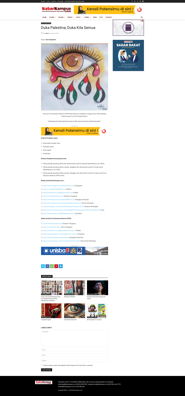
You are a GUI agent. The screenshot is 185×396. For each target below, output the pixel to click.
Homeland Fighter (46, 319)
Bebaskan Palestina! (69, 296)
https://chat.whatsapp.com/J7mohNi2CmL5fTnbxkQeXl (61, 241)
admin (47, 33)
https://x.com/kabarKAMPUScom (54, 189)
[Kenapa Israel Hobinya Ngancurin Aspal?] (97, 287)
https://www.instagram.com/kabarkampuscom (58, 186)
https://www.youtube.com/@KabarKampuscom (59, 213)
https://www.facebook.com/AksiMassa (56, 237)
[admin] (42, 33)
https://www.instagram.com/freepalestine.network (60, 234)
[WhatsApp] (52, 266)
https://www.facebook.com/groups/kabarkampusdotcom (62, 203)
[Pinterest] (56, 266)
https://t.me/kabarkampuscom (53, 196)
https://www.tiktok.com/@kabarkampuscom (57, 193)
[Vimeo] (140, 1)
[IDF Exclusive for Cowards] (97, 310)
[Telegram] (61, 266)
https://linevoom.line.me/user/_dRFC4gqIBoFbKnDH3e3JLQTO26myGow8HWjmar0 (71, 210)
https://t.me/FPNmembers (52, 227)
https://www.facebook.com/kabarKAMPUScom (58, 199)
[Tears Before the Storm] (74, 310)
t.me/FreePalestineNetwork (52, 223)
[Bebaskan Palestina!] (74, 287)
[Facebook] (132, 1)
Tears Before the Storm (70, 319)
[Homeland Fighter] (51, 310)
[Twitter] (137, 1)
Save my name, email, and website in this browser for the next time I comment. (68, 365)
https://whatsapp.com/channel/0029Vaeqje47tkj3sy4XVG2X (63, 206)
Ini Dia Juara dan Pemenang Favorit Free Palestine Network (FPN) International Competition (50, 298)
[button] (141, 17)
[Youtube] (143, 1)
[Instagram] (135, 1)
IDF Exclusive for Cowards (94, 319)
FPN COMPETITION (46, 23)
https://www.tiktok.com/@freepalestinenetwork (59, 230)
